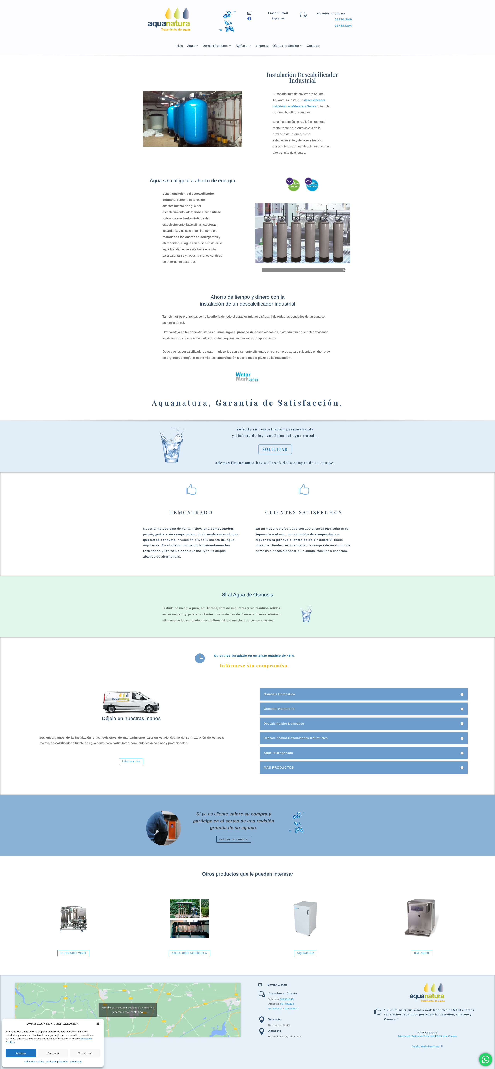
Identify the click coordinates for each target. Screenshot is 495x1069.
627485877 (292, 1008)
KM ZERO (421, 953)
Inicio (179, 45)
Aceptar (21, 1053)
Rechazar (53, 1053)
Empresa (261, 45)
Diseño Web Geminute (426, 1046)
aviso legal (76, 1061)
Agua (191, 45)
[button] (98, 1024)
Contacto (313, 45)
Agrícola (241, 45)
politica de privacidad (57, 1061)
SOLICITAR (275, 449)
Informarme (131, 761)
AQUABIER (305, 953)
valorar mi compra (233, 839)
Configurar (85, 1053)
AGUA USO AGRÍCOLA (189, 953)
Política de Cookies (446, 1036)
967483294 (343, 25)
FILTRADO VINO (73, 953)
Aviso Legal (404, 1036)
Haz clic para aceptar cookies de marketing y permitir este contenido (127, 1010)
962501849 (343, 19)
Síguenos (278, 18)
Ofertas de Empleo (285, 45)
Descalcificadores (215, 45)
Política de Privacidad (423, 1036)
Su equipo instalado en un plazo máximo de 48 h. (254, 655)
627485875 (275, 1008)
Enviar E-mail (278, 12)
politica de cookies (34, 1061)
